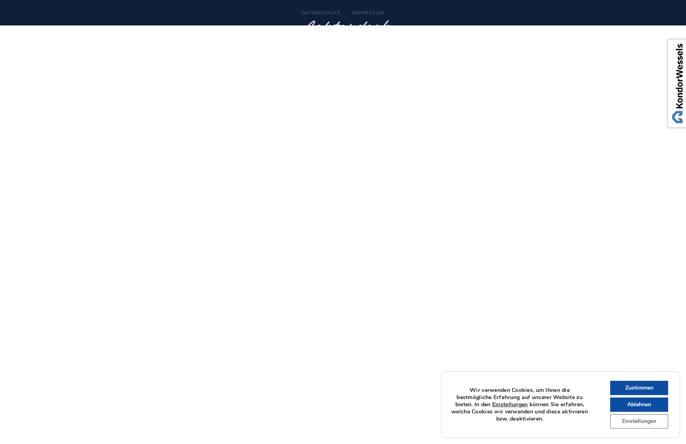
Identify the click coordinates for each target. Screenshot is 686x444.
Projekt (144, 33)
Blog (485, 33)
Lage (188, 33)
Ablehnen (639, 404)
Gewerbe (438, 33)
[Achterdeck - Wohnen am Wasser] (343, 43)
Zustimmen (639, 388)
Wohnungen (241, 33)
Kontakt (530, 33)
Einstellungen (510, 404)
